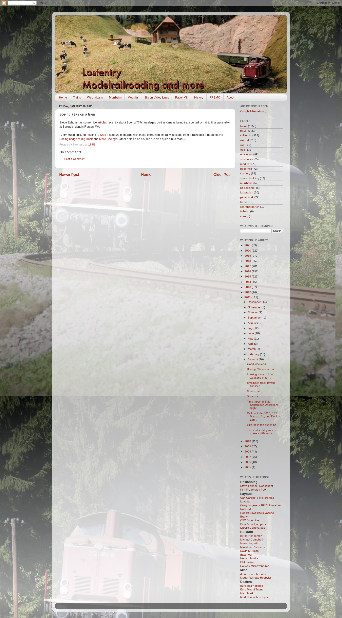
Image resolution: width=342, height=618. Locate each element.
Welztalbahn (95, 97)
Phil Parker (247, 562)
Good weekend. (257, 364)
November (255, 307)
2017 (248, 266)
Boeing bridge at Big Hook (76, 139)
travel (243, 130)
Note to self (254, 391)
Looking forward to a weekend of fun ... (260, 376)
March (252, 348)
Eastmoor (246, 554)
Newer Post (69, 174)
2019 (248, 255)
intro (243, 216)
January (253, 359)
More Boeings (108, 139)
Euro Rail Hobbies (251, 585)
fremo (244, 202)
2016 (248, 271)
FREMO (215, 97)
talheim (244, 211)
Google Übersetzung (253, 111)
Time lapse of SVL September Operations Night (262, 404)
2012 (248, 292)
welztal (244, 140)
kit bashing (247, 187)
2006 (248, 462)
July (251, 328)
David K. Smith (249, 550)
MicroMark (247, 593)
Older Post (222, 174)
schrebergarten (249, 206)
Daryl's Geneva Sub (252, 527)
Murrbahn (115, 97)
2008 (248, 451)
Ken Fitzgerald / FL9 (253, 489)
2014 (248, 281)
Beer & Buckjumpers (253, 524)
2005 (248, 467)
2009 (248, 446)
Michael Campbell (251, 539)
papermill (246, 168)
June (251, 333)
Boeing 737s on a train (261, 369)
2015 (248, 276)
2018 (248, 260)
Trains (77, 97)
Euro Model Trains (251, 589)
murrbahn (246, 183)
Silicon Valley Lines (156, 97)
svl (242, 144)
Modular (133, 97)
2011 (248, 297)
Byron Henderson (251, 535)
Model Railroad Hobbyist (255, 577)
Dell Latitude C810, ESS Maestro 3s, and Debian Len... (263, 416)
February (254, 354)
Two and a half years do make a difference (262, 432)
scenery (245, 173)
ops (242, 149)
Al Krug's (102, 134)
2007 (248, 456)
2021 (248, 245)
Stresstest (253, 396)
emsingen (246, 154)
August (252, 322)
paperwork (247, 197)
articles (102, 122)
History (198, 97)
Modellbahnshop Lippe (254, 597)
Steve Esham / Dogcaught (256, 485)
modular (245, 164)
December (255, 301)
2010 (248, 441)
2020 (248, 250)
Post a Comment (74, 158)
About (230, 97)
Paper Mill (181, 97)
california (246, 135)
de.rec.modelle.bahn (253, 574)
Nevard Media (249, 558)
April (251, 343)
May (251, 338)
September (255, 317)
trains (243, 126)
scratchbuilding (249, 178)
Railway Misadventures (254, 565)
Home (63, 97)
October (253, 312)
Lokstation (246, 192)
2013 (248, 287)
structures (246, 159)
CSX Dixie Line (249, 520)
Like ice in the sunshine (261, 424)
